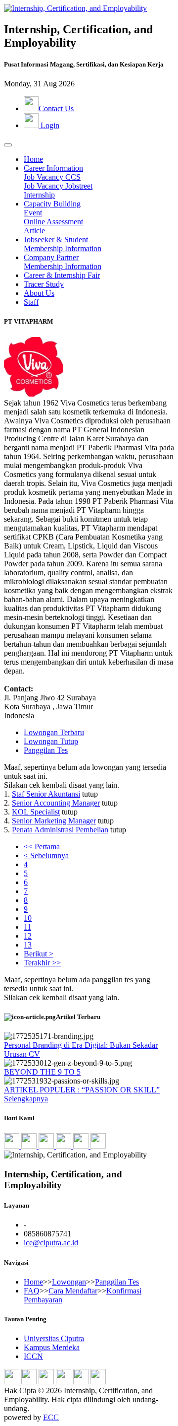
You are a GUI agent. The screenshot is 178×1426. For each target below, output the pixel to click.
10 (28, 918)
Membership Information (62, 248)
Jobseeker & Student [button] (56, 239)
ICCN (33, 1356)
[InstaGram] (47, 1146)
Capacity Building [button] (52, 204)
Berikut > (38, 954)
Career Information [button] (53, 168)
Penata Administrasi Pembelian (60, 829)
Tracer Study (44, 284)
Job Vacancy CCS (52, 177)
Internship (39, 195)
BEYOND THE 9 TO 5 (42, 1072)
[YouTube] (64, 1146)
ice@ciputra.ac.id (51, 1242)
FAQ (32, 1291)
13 (28, 945)
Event (33, 212)
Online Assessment (53, 221)
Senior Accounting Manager (56, 803)
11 (27, 927)
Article (34, 230)
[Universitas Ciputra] (98, 1146)
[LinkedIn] (12, 1146)
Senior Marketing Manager (54, 820)
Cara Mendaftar (72, 1291)
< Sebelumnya (46, 855)
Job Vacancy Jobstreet (58, 186)
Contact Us (56, 108)
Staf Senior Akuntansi (46, 794)
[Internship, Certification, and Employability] (75, 8)
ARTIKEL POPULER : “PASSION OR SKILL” (82, 1090)
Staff (31, 302)
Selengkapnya (26, 1098)
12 (28, 936)
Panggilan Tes (46, 750)
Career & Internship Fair (62, 275)
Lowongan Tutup (51, 741)
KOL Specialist (36, 812)
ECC (51, 1417)
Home (33, 159)
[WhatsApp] (81, 1146)
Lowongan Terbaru (54, 732)
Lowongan (69, 1282)
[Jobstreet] (30, 1146)
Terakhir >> (42, 962)
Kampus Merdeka (52, 1347)
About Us (39, 293)
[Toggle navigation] (8, 144)
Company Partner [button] (51, 257)
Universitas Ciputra (54, 1338)
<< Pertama (42, 846)
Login (49, 125)
